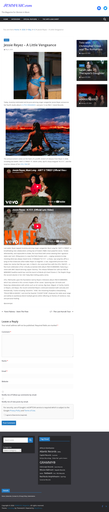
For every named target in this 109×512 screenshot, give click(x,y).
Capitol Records (45, 455)
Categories (7, 447)
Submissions (31, 496)
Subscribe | (9, 496)
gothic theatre (63, 458)
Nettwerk (48, 473)
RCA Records (61, 473)
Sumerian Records (45, 480)
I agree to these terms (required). (16, 415)
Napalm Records (60, 470)
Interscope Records (46, 467)
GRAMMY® (48, 462)
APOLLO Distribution (47, 448)
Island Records (58, 467)
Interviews (15, 19)
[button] (38, 19)
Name (5, 361)
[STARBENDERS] (92, 86)
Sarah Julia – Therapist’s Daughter (91, 71)
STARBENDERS (87, 99)
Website (5, 381)
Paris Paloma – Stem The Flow (16, 311)
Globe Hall (55, 458)
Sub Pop (63, 477)
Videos (6, 40)
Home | (4, 496)
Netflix (41, 473)
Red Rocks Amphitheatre (50, 476)
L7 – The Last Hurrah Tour (60, 311)
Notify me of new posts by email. (15, 402)
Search (30, 440)
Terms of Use (29, 410)
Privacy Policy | (23, 496)
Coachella (54, 455)
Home (5, 19)
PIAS (54, 473)
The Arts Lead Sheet (51, 19)
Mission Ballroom (47, 470)
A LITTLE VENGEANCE (28, 105)
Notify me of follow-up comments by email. (19, 395)
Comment (6, 332)
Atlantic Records (48, 451)
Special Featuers (30, 19)
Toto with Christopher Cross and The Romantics (90, 46)
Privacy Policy (15, 410)
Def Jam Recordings (45, 458)
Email (4, 371)
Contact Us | (15, 496)
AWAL (59, 452)
